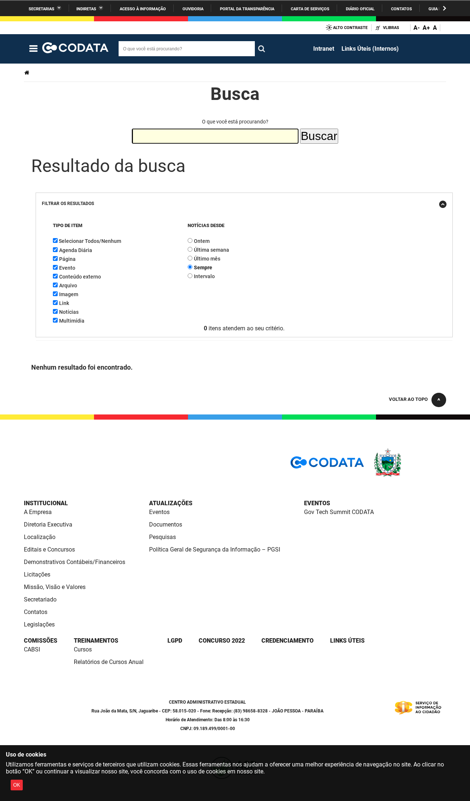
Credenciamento (287, 640)
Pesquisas (162, 537)
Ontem (202, 241)
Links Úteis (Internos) (370, 48)
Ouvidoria (192, 9)
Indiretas (86, 9)
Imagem (68, 294)
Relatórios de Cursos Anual (109, 661)
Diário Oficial (360, 9)
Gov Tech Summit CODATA (339, 512)
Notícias (69, 312)
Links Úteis (347, 640)
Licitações (37, 574)
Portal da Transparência (247, 9)
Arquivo (68, 285)
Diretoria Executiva (48, 524)
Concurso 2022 (222, 640)
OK (16, 785)
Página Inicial (27, 72)
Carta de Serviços (310, 9)
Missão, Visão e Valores (55, 586)
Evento (67, 268)
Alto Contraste (350, 27)
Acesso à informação (143, 9)
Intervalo (204, 276)
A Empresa (38, 512)
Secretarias (41, 9)
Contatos (401, 9)
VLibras (391, 27)
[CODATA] (327, 464)
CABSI (32, 649)
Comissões (40, 640)
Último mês (207, 259)
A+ (426, 27)
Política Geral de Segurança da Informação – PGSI (214, 549)
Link (64, 303)
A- (416, 27)
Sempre (203, 267)
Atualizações (170, 503)
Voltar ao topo (408, 399)
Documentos (165, 524)
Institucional (46, 503)
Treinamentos (96, 640)
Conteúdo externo (80, 277)
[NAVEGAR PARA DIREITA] (444, 8)
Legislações (39, 624)
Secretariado (40, 599)
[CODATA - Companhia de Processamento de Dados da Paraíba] (75, 49)
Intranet (323, 48)
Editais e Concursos (49, 549)
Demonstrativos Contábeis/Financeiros (74, 561)
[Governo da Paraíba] (409, 475)
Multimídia (71, 321)
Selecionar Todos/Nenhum (90, 241)
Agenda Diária (75, 250)
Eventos (159, 512)
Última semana (211, 250)
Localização (39, 537)
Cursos (83, 649)
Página (67, 259)
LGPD (174, 640)
